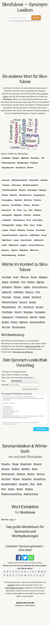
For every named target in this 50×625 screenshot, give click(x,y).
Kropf (16, 277)
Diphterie (23, 322)
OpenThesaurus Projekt (14, 588)
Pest (23, 282)
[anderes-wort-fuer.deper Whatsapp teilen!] (31, 560)
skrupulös (23, 484)
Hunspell (10, 585)
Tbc (20, 307)
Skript (34, 469)
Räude (42, 317)
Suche (36, 18)
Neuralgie (28, 312)
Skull (3, 489)
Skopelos (5, 464)
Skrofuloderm (18, 327)
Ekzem (34, 277)
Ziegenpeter (8, 317)
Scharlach (36, 297)
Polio (37, 292)
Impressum (19, 605)
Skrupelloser (39, 479)
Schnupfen (7, 287)
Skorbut (39, 307)
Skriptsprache (8, 474)
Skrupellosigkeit (9, 484)
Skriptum (21, 474)
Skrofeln (6, 327)
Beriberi (5, 322)
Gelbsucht (7, 292)
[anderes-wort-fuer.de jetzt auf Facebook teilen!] (19, 560)
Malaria (31, 282)
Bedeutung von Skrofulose (23, 352)
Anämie (26, 297)
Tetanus (17, 297)
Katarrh (18, 312)
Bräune (14, 322)
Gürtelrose (28, 307)
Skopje (15, 464)
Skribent (16, 469)
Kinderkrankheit (37, 322)
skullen (11, 489)
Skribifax (25, 469)
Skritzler (41, 474)
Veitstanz (6, 297)
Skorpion (5, 469)
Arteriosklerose (39, 287)
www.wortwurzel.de (32, 346)
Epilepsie (43, 277)
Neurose (29, 292)
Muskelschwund (9, 302)
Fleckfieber (7, 312)
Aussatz (23, 302)
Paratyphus (40, 312)
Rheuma (18, 287)
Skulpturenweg (30, 494)
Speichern (41, 429)
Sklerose (24, 277)
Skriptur (31, 474)
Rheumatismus (9, 307)
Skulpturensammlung (11, 494)
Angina (5, 282)
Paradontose (21, 317)
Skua (32, 484)
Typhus (26, 287)
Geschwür (6, 277)
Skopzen (37, 464)
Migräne (40, 282)
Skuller (19, 489)
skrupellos (27, 479)
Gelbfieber (18, 292)
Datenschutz (30, 605)
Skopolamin (26, 464)
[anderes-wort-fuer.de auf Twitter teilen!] (25, 560)
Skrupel (16, 479)
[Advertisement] (25, 47)
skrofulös (6, 479)
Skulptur (29, 489)
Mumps (32, 302)
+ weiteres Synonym (30, 389)
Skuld (39, 484)
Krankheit (14, 282)
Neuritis (33, 317)
